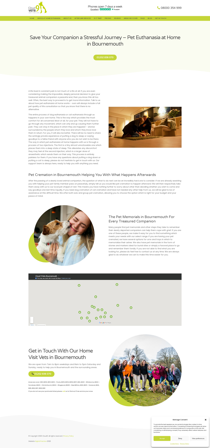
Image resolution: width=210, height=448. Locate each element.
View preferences (198, 438)
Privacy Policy (184, 444)
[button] (206, 420)
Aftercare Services (82, 18)
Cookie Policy (174, 444)
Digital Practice (41, 441)
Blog (150, 18)
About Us (67, 18)
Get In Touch (160, 18)
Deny (180, 438)
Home (32, 18)
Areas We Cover (130, 18)
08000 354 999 (171, 8)
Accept (162, 438)
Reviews (117, 18)
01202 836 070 (105, 57)
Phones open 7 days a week (105, 6)
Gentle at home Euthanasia (48, 18)
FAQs (143, 18)
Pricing (108, 18)
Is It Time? (98, 18)
